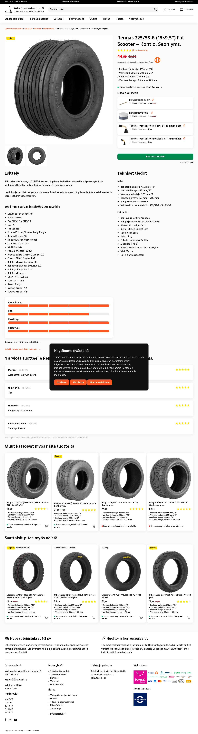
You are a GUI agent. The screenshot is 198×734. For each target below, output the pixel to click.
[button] (123, 103)
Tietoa (106, 19)
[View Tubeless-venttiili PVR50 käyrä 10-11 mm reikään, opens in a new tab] (184, 138)
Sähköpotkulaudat (14, 19)
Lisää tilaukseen (144, 103)
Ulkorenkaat (48, 28)
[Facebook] (5, 720)
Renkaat (38, 28)
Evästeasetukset (58, 714)
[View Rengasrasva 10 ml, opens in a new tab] (152, 113)
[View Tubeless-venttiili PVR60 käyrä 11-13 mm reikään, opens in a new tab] (184, 125)
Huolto (119, 19)
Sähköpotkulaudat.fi (14, 28)
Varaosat (58, 19)
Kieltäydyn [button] (78, 382)
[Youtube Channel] (15, 720)
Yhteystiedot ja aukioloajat (64, 695)
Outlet (93, 19)
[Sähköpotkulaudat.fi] (24, 9)
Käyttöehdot (56, 705)
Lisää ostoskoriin (155, 157)
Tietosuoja (55, 709)
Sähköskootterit (39, 19)
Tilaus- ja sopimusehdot (62, 702)
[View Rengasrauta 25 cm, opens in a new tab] (153, 100)
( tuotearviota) (140, 50)
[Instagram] (10, 720)
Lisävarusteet (76, 19)
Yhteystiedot (136, 19)
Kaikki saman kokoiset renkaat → (22, 349)
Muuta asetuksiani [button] (99, 382)
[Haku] (155, 9)
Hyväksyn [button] (62, 382)
